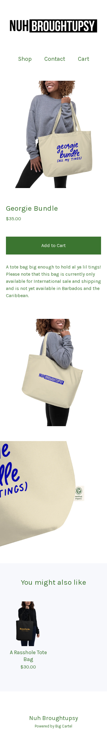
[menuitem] (25, 59)
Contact (54, 58)
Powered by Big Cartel (53, 726)
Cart (84, 58)
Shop (25, 58)
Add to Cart (53, 245)
